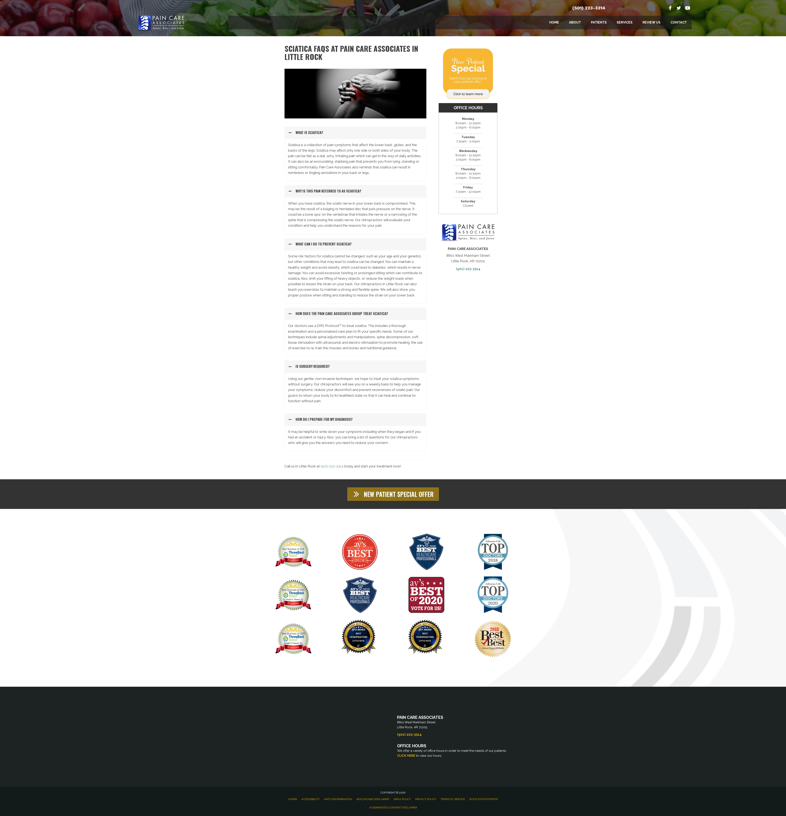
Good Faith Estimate (483, 799)
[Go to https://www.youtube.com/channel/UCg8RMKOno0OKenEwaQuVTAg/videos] (687, 8)
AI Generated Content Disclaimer (393, 807)
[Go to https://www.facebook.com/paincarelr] (670, 8)
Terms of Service (452, 799)
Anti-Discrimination (338, 799)
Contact (679, 22)
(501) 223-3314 (588, 7)
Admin (292, 799)
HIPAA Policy (402, 799)
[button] (355, 133)
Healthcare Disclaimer (372, 799)
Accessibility (310, 799)
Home (554, 22)
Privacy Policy (425, 799)
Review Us (652, 22)
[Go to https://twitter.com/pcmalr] (678, 9)
